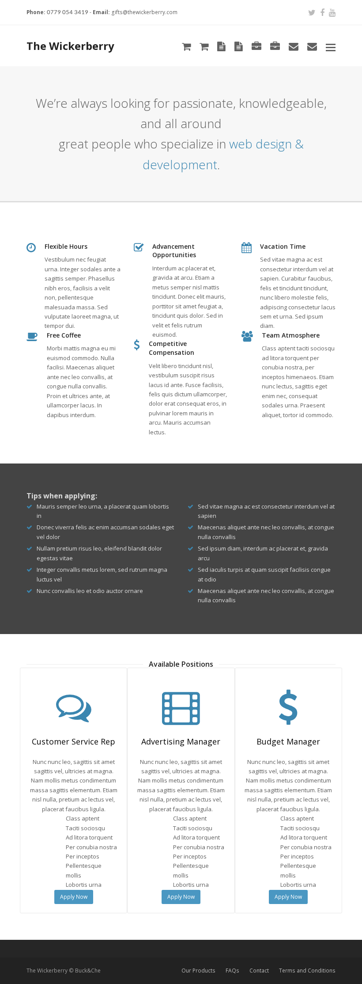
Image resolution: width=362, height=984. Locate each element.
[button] (331, 46)
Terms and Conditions (307, 970)
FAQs (232, 970)
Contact (259, 970)
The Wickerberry (70, 45)
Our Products (198, 970)
